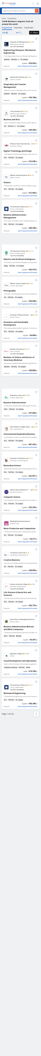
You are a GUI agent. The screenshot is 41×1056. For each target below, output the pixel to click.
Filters (35, 32)
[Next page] (36, 714)
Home (4, 18)
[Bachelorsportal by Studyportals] (9, 4)
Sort (17, 32)
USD (3, 32)
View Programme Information (27, 66)
